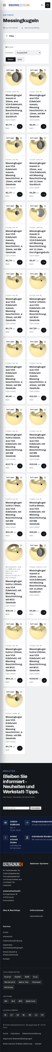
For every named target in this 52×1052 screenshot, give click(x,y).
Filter (11, 36)
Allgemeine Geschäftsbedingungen (13, 946)
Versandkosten (36, 916)
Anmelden (35, 808)
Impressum (7, 936)
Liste (20, 59)
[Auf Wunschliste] (21, 70)
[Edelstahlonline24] (19, 5)
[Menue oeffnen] (4, 5)
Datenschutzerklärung (12, 941)
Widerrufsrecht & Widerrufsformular (10, 953)
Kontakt (6, 959)
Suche (5, 932)
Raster (11, 59)
